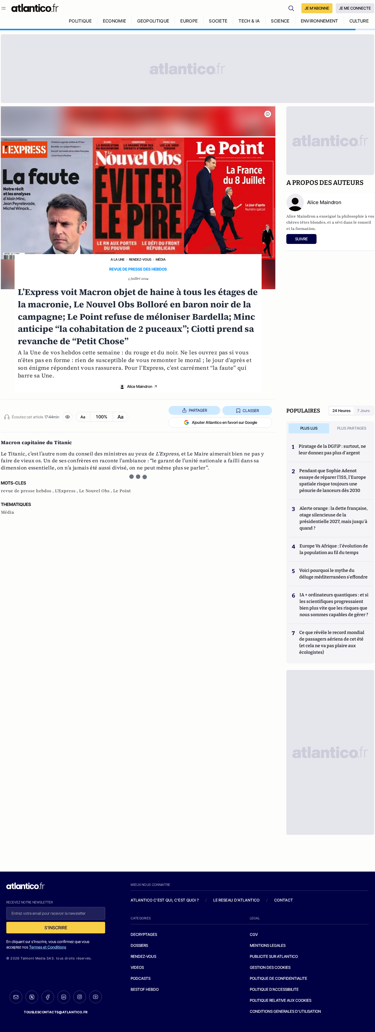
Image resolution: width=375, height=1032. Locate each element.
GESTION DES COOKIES (270, 967)
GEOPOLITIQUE (153, 21)
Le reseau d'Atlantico (236, 900)
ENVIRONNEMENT (319, 21)
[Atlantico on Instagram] (79, 997)
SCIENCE (280, 21)
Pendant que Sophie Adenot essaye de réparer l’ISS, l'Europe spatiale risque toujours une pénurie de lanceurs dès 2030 (332, 480)
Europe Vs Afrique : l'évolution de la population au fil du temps (334, 549)
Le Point (122, 491)
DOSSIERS (139, 945)
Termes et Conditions (47, 947)
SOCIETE (218, 21)
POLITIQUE (80, 21)
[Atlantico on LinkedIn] (63, 997)
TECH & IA (249, 21)
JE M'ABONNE (317, 8)
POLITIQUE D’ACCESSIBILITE (274, 989)
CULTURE (359, 21)
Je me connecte (355, 8)
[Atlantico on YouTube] (95, 997)
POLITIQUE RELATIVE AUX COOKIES (280, 1000)
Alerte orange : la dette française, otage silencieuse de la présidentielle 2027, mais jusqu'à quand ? (334, 518)
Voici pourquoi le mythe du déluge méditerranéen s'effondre (333, 574)
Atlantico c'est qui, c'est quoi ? (165, 900)
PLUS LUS (309, 428)
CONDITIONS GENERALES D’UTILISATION (285, 1011)
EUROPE (189, 21)
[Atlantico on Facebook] (47, 997)
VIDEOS (137, 967)
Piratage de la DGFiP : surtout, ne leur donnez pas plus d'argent (332, 449)
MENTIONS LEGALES (268, 945)
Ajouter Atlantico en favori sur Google (224, 422)
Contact (283, 900)
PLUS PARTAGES (351, 428)
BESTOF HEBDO (145, 989)
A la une (118, 259)
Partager (198, 410)
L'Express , (67, 491)
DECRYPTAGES (144, 934)
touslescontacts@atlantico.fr (56, 1012)
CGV (254, 934)
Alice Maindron (139, 386)
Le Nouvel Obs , (96, 491)
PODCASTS (140, 978)
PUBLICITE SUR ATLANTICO (274, 956)
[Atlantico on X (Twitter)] (32, 997)
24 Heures (341, 410)
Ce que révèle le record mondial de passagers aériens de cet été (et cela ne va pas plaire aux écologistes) (331, 642)
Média (161, 259)
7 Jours (363, 410)
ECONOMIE (114, 21)
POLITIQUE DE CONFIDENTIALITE (278, 978)
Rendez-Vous (140, 259)
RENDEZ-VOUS (143, 956)
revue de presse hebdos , (28, 491)
